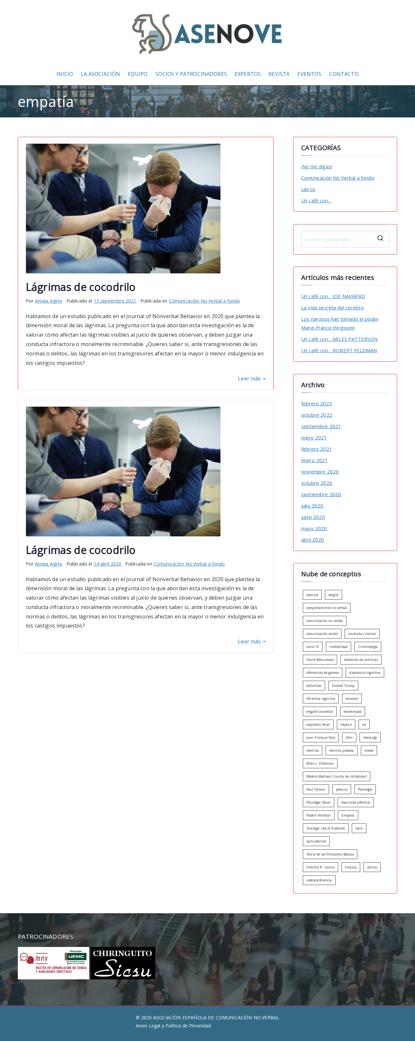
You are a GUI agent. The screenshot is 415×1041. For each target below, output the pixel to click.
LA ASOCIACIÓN (100, 74)
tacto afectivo (316, 841)
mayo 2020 (314, 528)
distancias (314, 685)
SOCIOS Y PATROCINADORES (191, 74)
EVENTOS (309, 74)
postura (342, 789)
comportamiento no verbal (326, 607)
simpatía (347, 815)
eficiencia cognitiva (320, 698)
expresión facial (318, 724)
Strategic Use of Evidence (325, 828)
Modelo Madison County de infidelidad (336, 776)
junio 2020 (313, 517)
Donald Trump (343, 685)
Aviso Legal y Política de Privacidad (173, 1026)
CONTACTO (343, 74)
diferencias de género (322, 672)
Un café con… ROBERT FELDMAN (339, 350)
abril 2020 (312, 539)
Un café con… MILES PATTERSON (339, 339)
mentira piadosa (341, 750)
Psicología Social (318, 802)
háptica (346, 724)
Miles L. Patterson (320, 763)
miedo (369, 750)
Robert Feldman (318, 815)
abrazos (312, 594)
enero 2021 (314, 460)
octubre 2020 (316, 483)
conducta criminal (362, 633)
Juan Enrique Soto (320, 737)
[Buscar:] (345, 239)
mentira (312, 750)
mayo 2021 (314, 437)
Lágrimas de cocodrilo (81, 287)
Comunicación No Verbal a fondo (204, 301)
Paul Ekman (316, 789)
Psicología (365, 789)
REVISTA (279, 74)
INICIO (64, 74)
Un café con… (316, 200)
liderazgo (370, 737)
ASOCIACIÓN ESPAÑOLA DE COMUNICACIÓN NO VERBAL (216, 1017)
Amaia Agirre (49, 301)
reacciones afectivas (355, 802)
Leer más (249, 378)
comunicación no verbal (324, 620)
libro (349, 737)
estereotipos (353, 711)
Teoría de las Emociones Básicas (330, 854)
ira (364, 724)
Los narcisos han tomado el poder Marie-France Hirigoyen (340, 323)
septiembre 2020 (321, 494)
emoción (352, 698)
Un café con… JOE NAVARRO (333, 296)
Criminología (368, 646)
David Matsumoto (320, 659)
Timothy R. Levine (320, 867)
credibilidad (338, 646)
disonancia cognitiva (364, 672)
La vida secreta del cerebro (332, 307)
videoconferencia (319, 880)
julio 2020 (312, 505)
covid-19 (312, 646)
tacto (359, 828)
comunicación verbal (322, 633)
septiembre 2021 (321, 426)
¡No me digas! (316, 166)
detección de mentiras (361, 659)
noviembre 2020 (320, 471)
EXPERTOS (248, 74)
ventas (372, 867)
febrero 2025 (316, 403)
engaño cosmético (319, 711)
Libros (308, 189)
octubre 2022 (316, 415)
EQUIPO (138, 74)
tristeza (351, 867)
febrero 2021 (316, 449)
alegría (333, 594)
